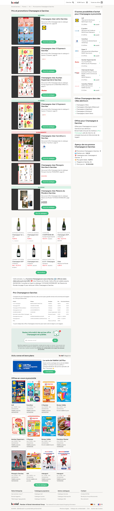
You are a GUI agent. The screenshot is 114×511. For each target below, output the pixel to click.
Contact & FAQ (85, 494)
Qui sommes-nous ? (17, 494)
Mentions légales (64, 508)
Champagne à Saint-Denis (84, 113)
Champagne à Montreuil (84, 111)
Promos (24, 6)
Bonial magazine (15, 496)
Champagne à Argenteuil (84, 109)
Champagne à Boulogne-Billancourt (87, 107)
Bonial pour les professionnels (89, 496)
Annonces (98, 6)
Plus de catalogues (41, 213)
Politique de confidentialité (78, 508)
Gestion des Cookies (97, 508)
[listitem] (18, 230)
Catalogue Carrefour (40, 499)
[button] (41, 29)
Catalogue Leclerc (40, 496)
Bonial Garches (15, 6)
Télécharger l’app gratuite (18, 499)
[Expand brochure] (25, 31)
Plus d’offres (41, 272)
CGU (88, 508)
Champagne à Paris (82, 105)
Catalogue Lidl (38, 494)
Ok (55, 340)
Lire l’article (49, 371)
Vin (30, 6)
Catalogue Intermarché (64, 496)
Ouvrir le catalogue (49, 42)
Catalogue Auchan (63, 494)
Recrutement (84, 499)
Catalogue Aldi (62, 499)
